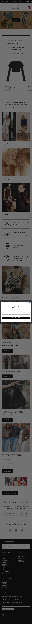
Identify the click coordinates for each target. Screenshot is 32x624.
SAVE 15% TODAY (16, 317)
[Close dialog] (30, 303)
